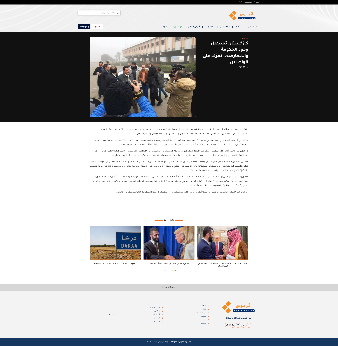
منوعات (163, 27)
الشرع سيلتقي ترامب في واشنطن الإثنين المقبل (169, 264)
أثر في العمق (194, 27)
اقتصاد (238, 27)
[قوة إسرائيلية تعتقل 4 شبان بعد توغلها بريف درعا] (115, 243)
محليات (226, 27)
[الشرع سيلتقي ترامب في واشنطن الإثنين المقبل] (169, 243)
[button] (93, 248)
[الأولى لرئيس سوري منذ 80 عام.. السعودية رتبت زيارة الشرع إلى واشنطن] (222, 243)
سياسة (253, 27)
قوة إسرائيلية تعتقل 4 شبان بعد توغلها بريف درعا (115, 264)
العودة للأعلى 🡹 (169, 287)
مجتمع (211, 27)
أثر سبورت (177, 27)
